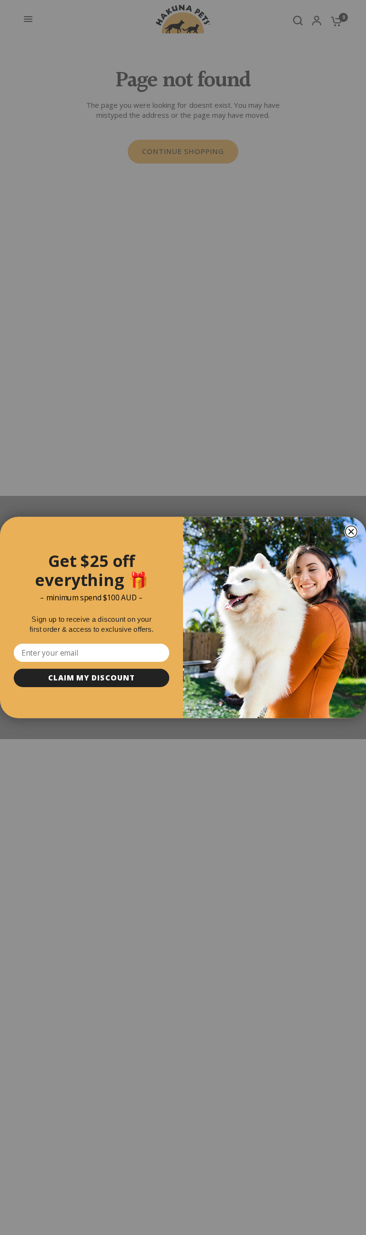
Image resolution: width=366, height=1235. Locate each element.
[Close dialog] (351, 531)
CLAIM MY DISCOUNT (91, 678)
